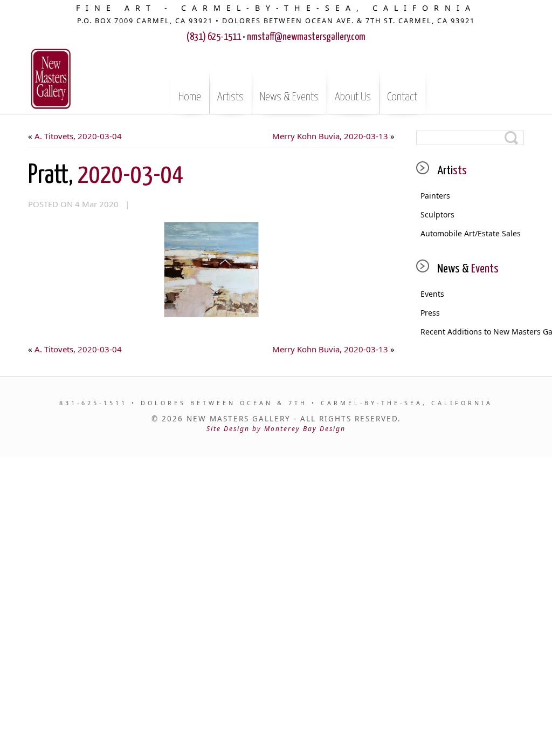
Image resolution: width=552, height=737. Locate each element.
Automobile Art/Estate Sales (470, 233)
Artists (230, 97)
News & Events (289, 97)
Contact (402, 97)
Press (430, 313)
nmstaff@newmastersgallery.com (306, 37)
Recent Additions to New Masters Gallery (472, 331)
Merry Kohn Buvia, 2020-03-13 (330, 136)
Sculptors (437, 214)
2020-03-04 (105, 175)
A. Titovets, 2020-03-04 (78, 136)
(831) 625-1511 (214, 37)
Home (189, 97)
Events (432, 294)
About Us (353, 97)
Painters (435, 195)
